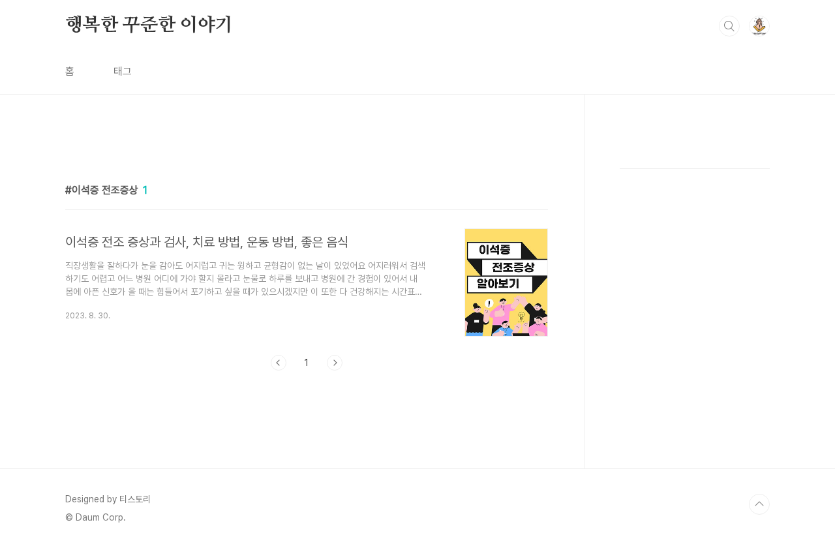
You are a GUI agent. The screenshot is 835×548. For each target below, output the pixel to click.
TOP (759, 504)
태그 (123, 71)
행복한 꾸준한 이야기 (149, 25)
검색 (729, 26)
